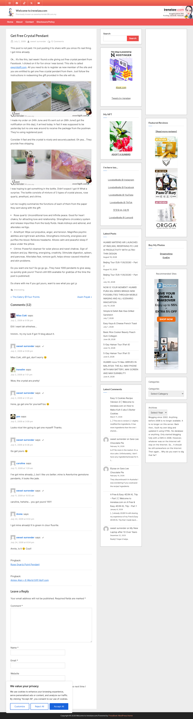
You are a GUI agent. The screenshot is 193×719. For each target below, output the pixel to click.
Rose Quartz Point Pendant (25, 564)
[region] (39, 697)
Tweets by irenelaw (121, 98)
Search (107, 33)
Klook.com (121, 87)
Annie (19, 514)
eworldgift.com (19, 67)
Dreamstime (166, 253)
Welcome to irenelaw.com (31, 10)
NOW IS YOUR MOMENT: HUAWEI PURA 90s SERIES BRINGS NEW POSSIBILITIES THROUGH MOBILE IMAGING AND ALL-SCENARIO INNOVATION (120, 295)
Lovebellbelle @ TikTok (121, 202)
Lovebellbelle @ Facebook (121, 187)
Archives (153, 407)
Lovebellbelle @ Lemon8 (121, 217)
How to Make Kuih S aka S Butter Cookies (122, 409)
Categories (154, 388)
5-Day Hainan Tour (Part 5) (116, 353)
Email (14, 660)
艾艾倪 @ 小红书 (121, 210)
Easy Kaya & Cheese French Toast (120, 323)
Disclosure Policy (46, 22)
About (19, 22)
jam (18, 416)
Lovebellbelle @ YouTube (121, 195)
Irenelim (20, 369)
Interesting (19, 290)
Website (15, 673)
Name (15, 647)
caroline (20, 463)
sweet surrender (38, 41)
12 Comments (57, 41)
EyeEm (166, 257)
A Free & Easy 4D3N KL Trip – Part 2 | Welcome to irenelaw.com (124, 498)
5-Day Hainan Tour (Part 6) (116, 344)
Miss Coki (21, 315)
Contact (29, 22)
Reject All (39, 706)
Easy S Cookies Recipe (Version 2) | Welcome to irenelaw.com (122, 402)
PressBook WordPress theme (121, 715)
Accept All (59, 706)
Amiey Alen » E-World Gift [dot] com (30, 580)
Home (10, 22)
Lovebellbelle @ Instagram (121, 179)
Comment (17, 605)
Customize (19, 706)
